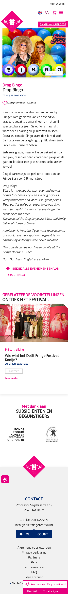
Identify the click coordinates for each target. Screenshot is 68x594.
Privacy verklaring (34, 552)
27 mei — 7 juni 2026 (53, 24)
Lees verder (11, 378)
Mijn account (58, 3)
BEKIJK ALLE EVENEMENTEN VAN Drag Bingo (33, 272)
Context (54, 73)
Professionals (34, 567)
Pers (34, 562)
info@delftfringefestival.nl (34, 525)
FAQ (34, 572)
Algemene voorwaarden (34, 547)
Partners (34, 557)
